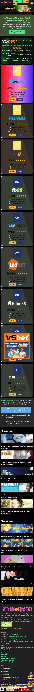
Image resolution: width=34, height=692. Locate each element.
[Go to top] (31, 689)
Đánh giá (20, 99)
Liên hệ (3, 656)
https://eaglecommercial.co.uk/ (17, 636)
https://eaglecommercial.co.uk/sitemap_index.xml (17, 647)
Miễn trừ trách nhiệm (7, 662)
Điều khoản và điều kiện (8, 658)
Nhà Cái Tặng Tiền (15, 628)
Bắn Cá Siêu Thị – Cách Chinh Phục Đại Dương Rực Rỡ (16, 536)
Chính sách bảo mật (7, 660)
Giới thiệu (4, 654)
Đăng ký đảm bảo (17, 32)
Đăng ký (17, 1)
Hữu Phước (9, 649)
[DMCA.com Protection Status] (6, 626)
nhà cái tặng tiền (12, 22)
